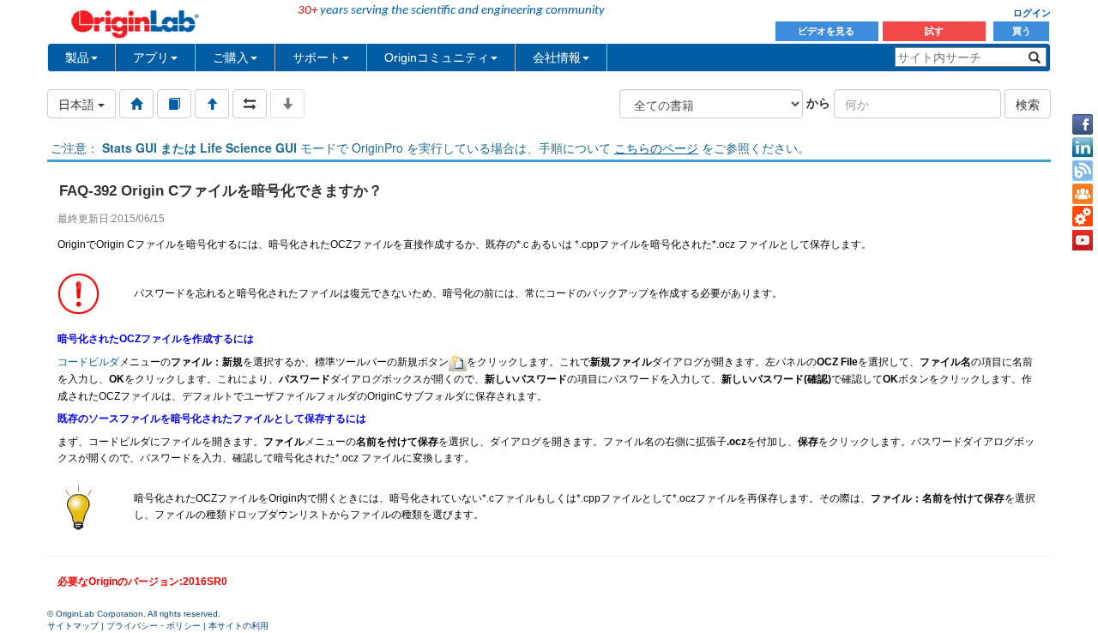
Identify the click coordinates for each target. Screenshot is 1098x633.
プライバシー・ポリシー (153, 625)
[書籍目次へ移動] (174, 103)
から (818, 102)
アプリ (151, 57)
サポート (317, 57)
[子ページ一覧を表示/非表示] (287, 103)
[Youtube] (1082, 240)
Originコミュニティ (436, 57)
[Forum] (1082, 194)
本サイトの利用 (238, 625)
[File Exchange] (1082, 217)
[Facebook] (1082, 124)
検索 (1028, 103)
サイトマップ (73, 625)
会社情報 (557, 57)
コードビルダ (88, 362)
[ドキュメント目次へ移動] (136, 103)
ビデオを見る (827, 31)
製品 (77, 57)
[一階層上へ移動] (212, 103)
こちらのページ (656, 147)
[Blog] (1082, 171)
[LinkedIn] (1082, 147)
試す (934, 31)
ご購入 (231, 57)
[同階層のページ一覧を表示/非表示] (249, 103)
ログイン (1032, 13)
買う (1021, 31)
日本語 (78, 103)
